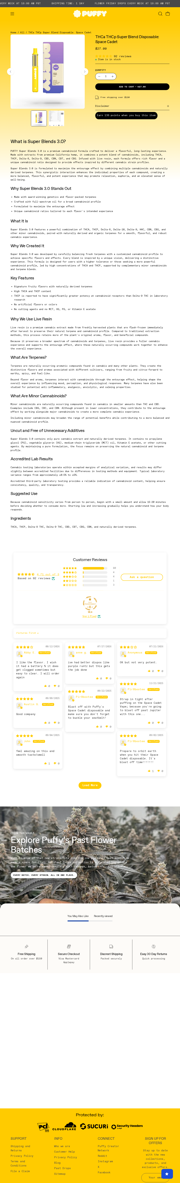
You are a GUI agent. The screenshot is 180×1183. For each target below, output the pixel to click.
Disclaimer (102, 106)
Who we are (62, 1146)
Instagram (105, 1161)
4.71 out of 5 (48, 574)
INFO (58, 1139)
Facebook (104, 1172)
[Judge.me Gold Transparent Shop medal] (90, 603)
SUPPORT (19, 1139)
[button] (160, 13)
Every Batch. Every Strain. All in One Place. (44, 875)
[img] (24, 647)
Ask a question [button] (142, 577)
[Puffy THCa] (90, 14)
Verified (89, 616)
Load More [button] (90, 785)
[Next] (84, 71)
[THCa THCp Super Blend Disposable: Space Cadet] (39, 118)
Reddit (102, 1156)
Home (13, 32)
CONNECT (106, 1139)
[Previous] (10, 71)
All (22, 32)
